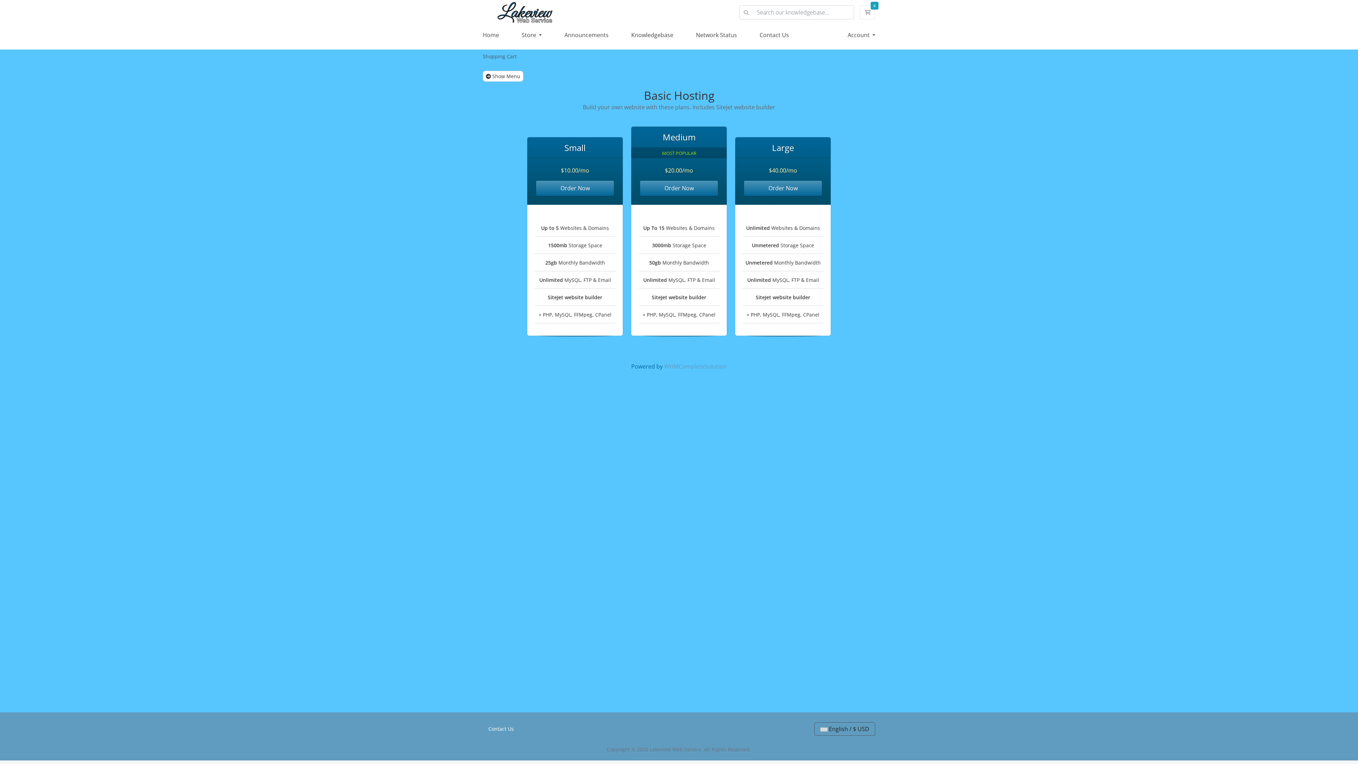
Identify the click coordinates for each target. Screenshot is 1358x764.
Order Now (575, 188)
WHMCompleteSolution (695, 366)
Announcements (586, 35)
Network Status (716, 35)
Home (491, 35)
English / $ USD (848, 729)
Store (530, 35)
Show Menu (505, 76)
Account (859, 35)
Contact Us (774, 35)
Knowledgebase (652, 35)
